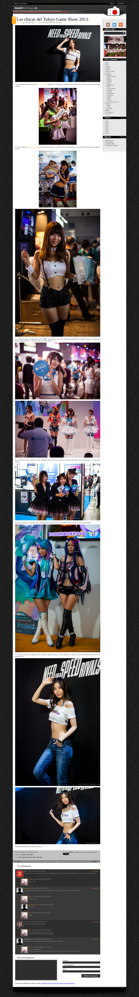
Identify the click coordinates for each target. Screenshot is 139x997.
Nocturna (109, 90)
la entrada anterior (33, 147)
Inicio (112, 3)
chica (40, 22)
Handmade (110, 85)
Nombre (66, 960)
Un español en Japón (111, 145)
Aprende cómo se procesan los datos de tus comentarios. (58, 983)
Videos (107, 114)
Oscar (25, 922)
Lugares (107, 103)
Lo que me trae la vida (112, 102)
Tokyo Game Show (57, 22)
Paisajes (109, 92)
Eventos (25, 22)
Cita (106, 64)
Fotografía (108, 75)
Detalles (109, 80)
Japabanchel (109, 142)
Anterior (18, 861)
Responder (96, 871)
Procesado (110, 95)
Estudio (109, 81)
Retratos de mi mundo (20, 3)
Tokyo (50, 22)
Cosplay (107, 68)
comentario (70, 852)
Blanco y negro (111, 76)
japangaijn (27, 888)
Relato (107, 110)
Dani (30, 879)
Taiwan (109, 107)
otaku (43, 22)
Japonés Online (110, 144)
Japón (32, 22)
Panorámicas (110, 93)
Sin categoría (109, 112)
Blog (106, 63)
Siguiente (95, 861)
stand (47, 22)
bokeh (109, 78)
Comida (107, 66)
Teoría (109, 98)
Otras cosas (108, 109)
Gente (29, 22)
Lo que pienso (111, 88)
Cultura (107, 69)
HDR (108, 86)
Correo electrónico (69, 965)
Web (64, 969)
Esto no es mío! (110, 71)
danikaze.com (109, 140)
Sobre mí (120, 3)
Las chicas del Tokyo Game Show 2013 (52, 19)
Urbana (109, 100)
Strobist (109, 97)
